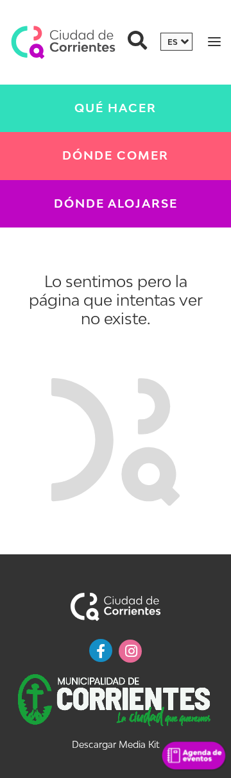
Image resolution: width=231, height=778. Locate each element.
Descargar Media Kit (115, 744)
